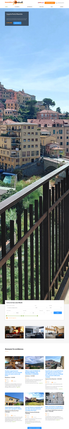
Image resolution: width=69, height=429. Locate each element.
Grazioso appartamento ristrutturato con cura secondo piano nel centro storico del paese (13, 373)
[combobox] (41, 307)
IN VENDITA (17, 6)
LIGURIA (61, 6)
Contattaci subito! (50, 2)
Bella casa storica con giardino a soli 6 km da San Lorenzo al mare (54, 407)
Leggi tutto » (18, 387)
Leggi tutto (17, 22)
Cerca (57, 312)
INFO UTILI (41, 6)
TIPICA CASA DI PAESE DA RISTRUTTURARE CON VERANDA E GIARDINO (32, 372)
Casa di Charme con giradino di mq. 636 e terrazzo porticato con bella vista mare (33, 409)
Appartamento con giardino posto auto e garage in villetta (13, 408)
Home (6, 6)
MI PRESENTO (29, 6)
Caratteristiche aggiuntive (12, 317)
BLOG (52, 6)
